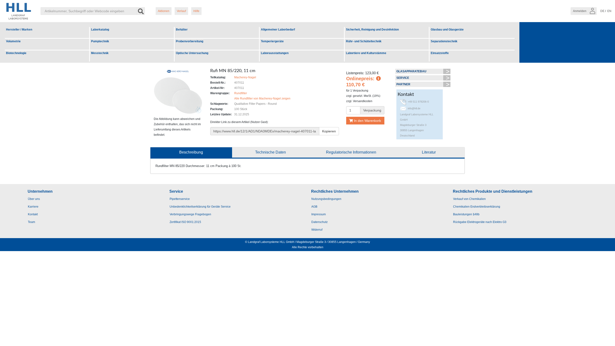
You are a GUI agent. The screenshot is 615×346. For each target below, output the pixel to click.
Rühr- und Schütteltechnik (363, 41)
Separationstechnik (444, 41)
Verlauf (181, 11)
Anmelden (580, 11)
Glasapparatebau (411, 71)
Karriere (33, 206)
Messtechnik (100, 53)
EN (609, 11)
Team (31, 222)
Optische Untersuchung (192, 53)
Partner (403, 84)
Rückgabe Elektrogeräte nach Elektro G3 (479, 222)
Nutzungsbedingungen (326, 199)
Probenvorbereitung (189, 41)
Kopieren (329, 131)
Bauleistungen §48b (466, 214)
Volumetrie (13, 41)
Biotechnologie (16, 53)
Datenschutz (319, 222)
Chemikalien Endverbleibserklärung (476, 206)
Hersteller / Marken (19, 29)
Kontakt (33, 214)
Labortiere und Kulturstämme (366, 53)
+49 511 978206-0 (418, 101)
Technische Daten (270, 152)
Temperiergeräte (272, 41)
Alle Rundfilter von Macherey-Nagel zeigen (262, 98)
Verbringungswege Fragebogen (190, 214)
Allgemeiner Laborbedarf (278, 29)
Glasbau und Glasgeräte (447, 29)
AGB (314, 206)
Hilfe (196, 11)
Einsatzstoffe (440, 53)
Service (402, 78)
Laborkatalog (100, 29)
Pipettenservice (180, 199)
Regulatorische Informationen (351, 152)
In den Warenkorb (367, 121)
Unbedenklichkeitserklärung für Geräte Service (200, 206)
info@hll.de (414, 108)
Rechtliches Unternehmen (335, 191)
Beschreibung (191, 152)
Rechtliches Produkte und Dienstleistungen (492, 191)
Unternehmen (40, 191)
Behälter (182, 29)
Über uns (34, 199)
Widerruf (316, 229)
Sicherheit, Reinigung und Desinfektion (372, 29)
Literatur (429, 152)
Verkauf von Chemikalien (469, 199)
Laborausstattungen (275, 53)
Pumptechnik (100, 41)
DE (602, 11)
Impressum (318, 214)
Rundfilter (240, 93)
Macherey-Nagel (245, 77)
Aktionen (163, 11)
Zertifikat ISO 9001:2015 (185, 222)
